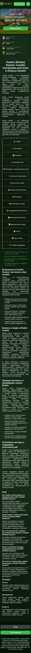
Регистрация (19, 4)
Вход (15, 627)
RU (28, 4)
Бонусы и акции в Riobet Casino (15, 256)
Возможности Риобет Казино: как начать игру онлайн (16, 253)
